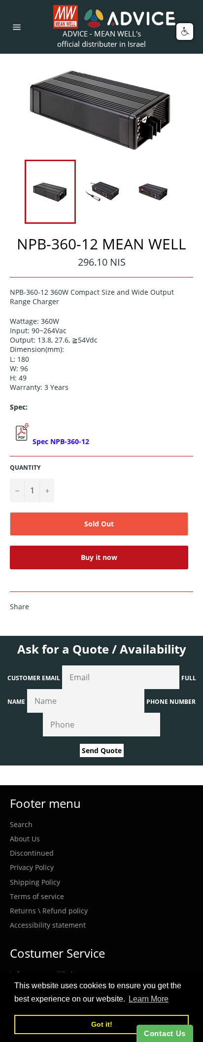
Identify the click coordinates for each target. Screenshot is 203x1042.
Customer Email (33, 678)
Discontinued (32, 853)
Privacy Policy (32, 867)
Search (21, 824)
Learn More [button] (149, 999)
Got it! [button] (101, 1024)
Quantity (25, 468)
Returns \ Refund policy (49, 910)
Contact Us (165, 1033)
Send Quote (102, 750)
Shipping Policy (35, 882)
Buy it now (99, 557)
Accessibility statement (48, 925)
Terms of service (37, 896)
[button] (184, 31)
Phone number (171, 701)
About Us (25, 838)
